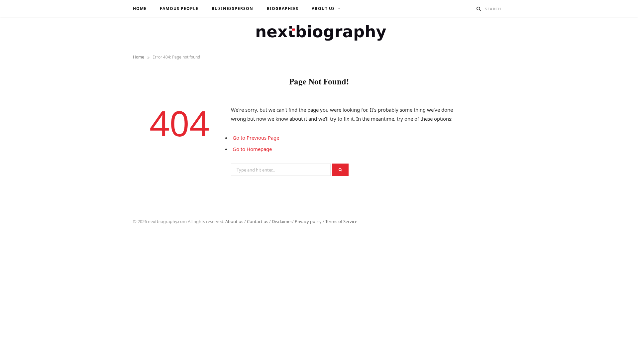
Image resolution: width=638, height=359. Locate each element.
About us (234, 221)
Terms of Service (341, 221)
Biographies (283, 8)
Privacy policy (308, 221)
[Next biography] (319, 32)
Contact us (257, 221)
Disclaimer (282, 221)
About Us (323, 8)
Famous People (179, 8)
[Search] (479, 8)
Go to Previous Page (256, 137)
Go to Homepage (252, 149)
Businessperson (232, 8)
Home (140, 8)
